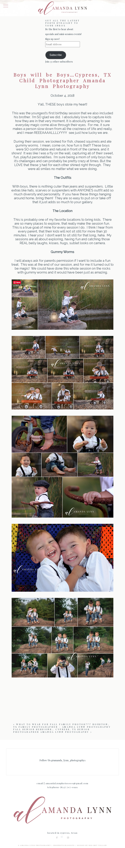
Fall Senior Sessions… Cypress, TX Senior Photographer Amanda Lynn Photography (51, 730)
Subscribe (55, 54)
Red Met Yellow (98, 845)
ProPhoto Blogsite (64, 845)
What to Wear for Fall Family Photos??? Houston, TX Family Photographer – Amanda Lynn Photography (62, 725)
